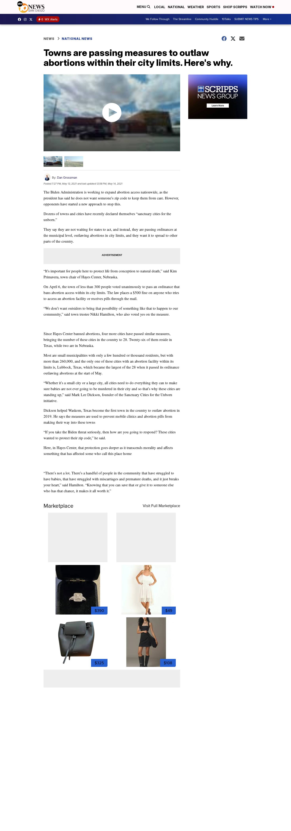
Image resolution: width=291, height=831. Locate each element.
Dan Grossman (67, 177)
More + (267, 19)
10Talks (226, 19)
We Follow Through (157, 19)
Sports (213, 7)
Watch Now (261, 7)
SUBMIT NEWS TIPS (246, 19)
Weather (195, 7)
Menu (142, 7)
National (176, 7)
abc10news (20, 19)
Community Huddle (206, 19)
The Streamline (182, 19)
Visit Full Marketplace (161, 506)
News (49, 39)
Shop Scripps (235, 7)
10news (31, 19)
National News (77, 39)
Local (159, 7)
